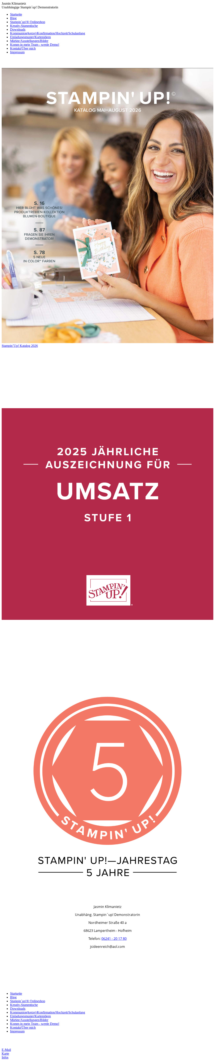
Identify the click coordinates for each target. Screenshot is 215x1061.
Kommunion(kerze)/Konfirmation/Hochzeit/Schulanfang (47, 33)
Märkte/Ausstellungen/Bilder (29, 41)
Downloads (17, 29)
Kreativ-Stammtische (24, 26)
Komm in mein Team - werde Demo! (34, 44)
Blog (13, 18)
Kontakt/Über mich (23, 48)
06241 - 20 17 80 (114, 938)
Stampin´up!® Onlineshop (27, 22)
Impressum (17, 52)
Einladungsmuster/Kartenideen (30, 37)
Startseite (16, 14)
